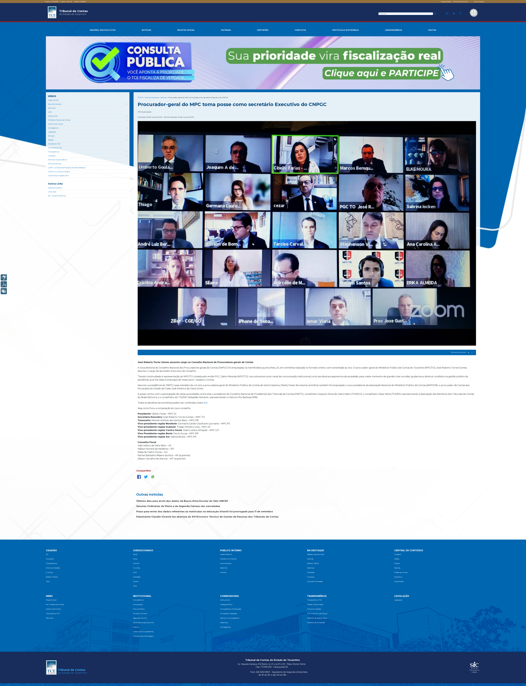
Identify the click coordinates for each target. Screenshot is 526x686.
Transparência (53, 152)
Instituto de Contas (55, 124)
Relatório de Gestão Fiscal (317, 618)
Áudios (397, 563)
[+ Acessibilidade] (4, 291)
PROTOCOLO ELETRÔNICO (345, 30)
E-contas (49, 572)
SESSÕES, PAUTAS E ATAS (102, 30)
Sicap (135, 554)
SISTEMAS (226, 30)
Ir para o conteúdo (51, 1)
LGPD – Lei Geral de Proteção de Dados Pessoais (66, 168)
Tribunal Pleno (139, 609)
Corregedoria (53, 128)
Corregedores (225, 627)
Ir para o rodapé (80, 1)
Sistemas (310, 568)
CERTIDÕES (262, 30)
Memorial (51, 108)
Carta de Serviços (54, 164)
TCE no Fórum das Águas (317, 613)
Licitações (51, 156)
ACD (135, 572)
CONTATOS (300, 30)
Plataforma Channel (228, 559)
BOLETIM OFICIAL (186, 30)
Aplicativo (398, 577)
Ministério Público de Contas (59, 120)
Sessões (51, 140)
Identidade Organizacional (143, 622)
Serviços (51, 136)
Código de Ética (226, 604)
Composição (138, 604)
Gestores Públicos (55, 188)
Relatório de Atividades (316, 622)
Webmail (223, 568)
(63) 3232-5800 (263, 672)
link (205, 402)
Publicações (399, 581)
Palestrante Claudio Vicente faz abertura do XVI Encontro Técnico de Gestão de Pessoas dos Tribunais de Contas (207, 516)
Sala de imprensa (54, 104)
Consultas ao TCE (55, 148)
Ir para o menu (66, 1)
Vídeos (396, 559)
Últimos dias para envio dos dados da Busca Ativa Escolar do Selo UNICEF (182, 501)
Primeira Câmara (140, 613)
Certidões (136, 577)
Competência (138, 600)
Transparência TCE (314, 600)
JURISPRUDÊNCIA (393, 30)
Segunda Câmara (140, 618)
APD (50, 112)
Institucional (53, 116)
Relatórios (224, 622)
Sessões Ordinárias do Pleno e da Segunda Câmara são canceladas (178, 506)
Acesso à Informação (315, 604)
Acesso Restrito (226, 554)
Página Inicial (53, 100)
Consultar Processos (315, 581)
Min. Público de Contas (55, 604)
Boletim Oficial (52, 577)
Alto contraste (479, 2)
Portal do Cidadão (53, 568)
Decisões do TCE (54, 144)
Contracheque (225, 563)
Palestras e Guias (401, 572)
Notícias (310, 559)
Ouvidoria (50, 559)
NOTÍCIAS (146, 30)
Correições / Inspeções (228, 613)
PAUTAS (432, 30)
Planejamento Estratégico (143, 636)
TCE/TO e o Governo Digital (59, 172)
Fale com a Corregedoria (229, 618)
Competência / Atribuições (230, 609)
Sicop (135, 559)
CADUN (136, 563)
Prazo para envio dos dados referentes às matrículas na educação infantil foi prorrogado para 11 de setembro (204, 511)
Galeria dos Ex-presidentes (143, 632)
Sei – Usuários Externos (57, 196)
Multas (135, 581)
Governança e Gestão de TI (58, 176)
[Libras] (4, 277)
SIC (47, 554)
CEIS (48, 581)
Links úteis (52, 192)
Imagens (397, 554)
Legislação (52, 132)
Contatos (310, 577)
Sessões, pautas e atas (315, 554)
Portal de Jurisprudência (57, 160)
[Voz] (4, 284)
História (136, 627)
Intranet (223, 572)
